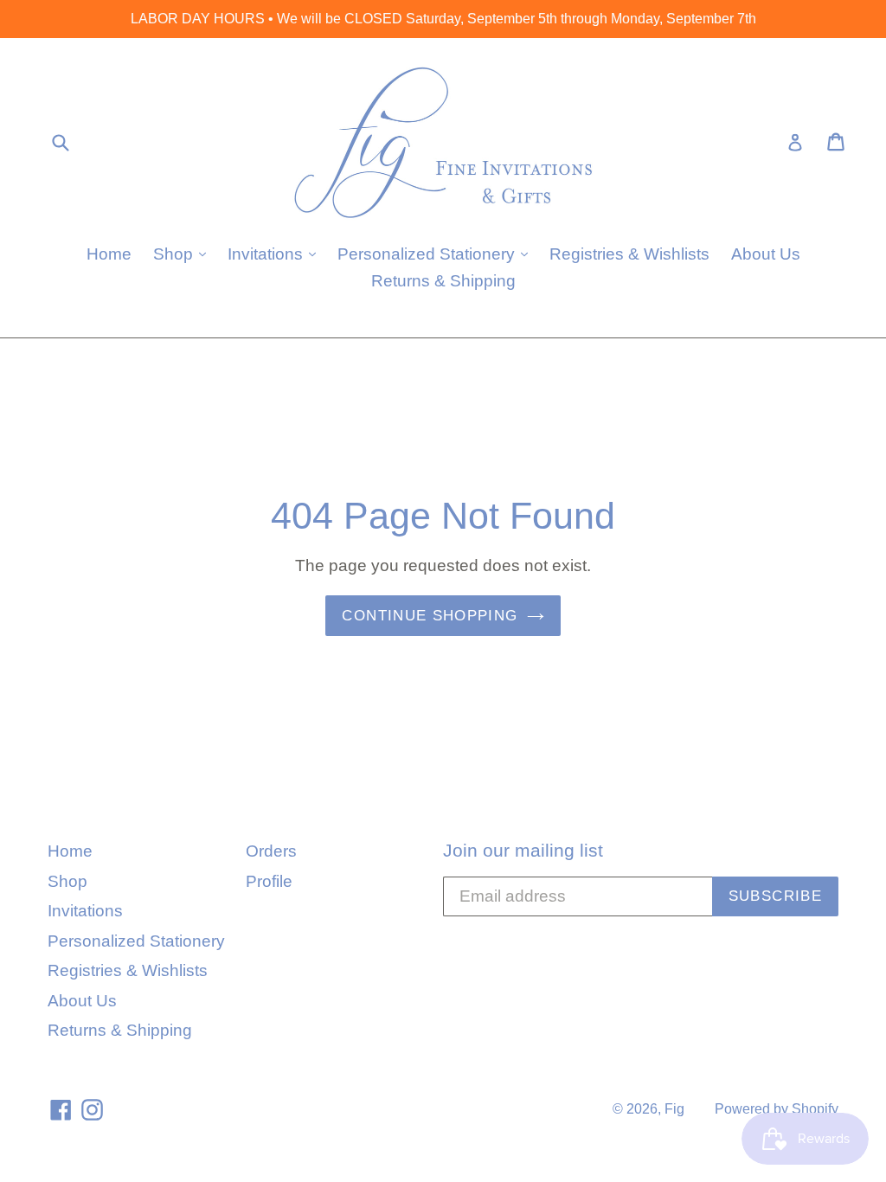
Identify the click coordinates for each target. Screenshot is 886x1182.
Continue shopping (429, 615)
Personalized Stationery (436, 253)
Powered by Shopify (776, 1109)
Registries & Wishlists (629, 254)
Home (109, 254)
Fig (674, 1109)
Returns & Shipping (443, 281)
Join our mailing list (523, 850)
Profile (269, 881)
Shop (184, 253)
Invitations (276, 253)
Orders (271, 851)
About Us (765, 254)
